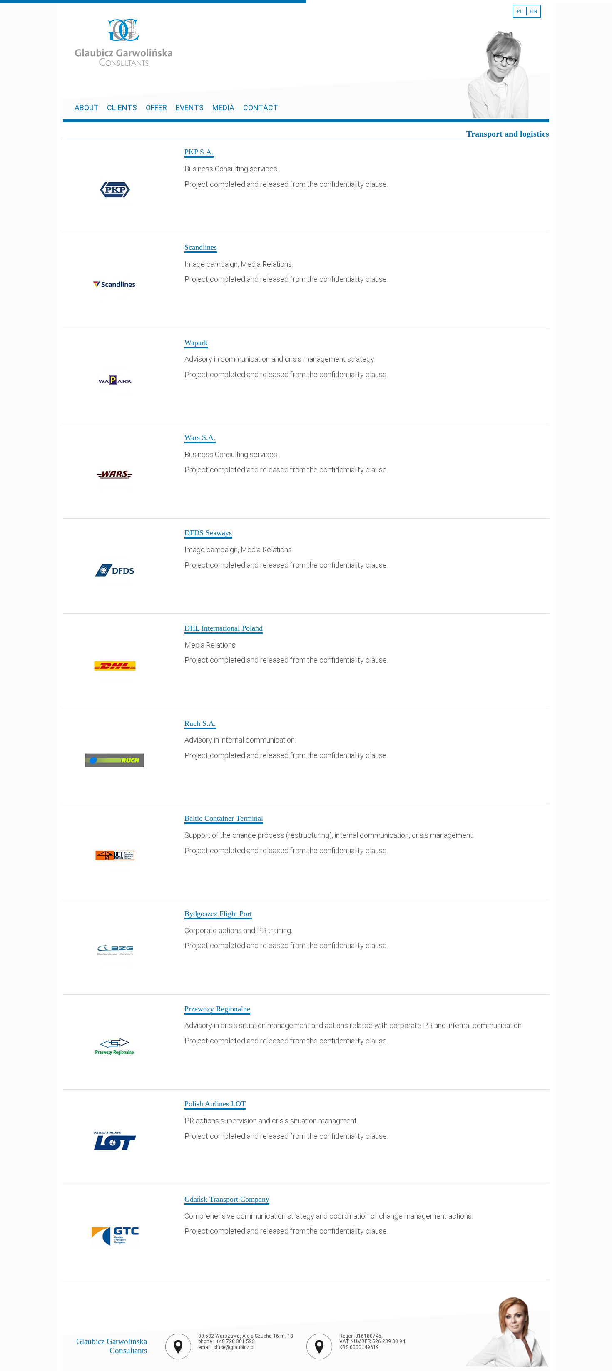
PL (520, 12)
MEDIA (223, 107)
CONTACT (260, 107)
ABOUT (87, 107)
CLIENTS (122, 107)
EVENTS (190, 107)
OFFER (156, 107)
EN (533, 12)
